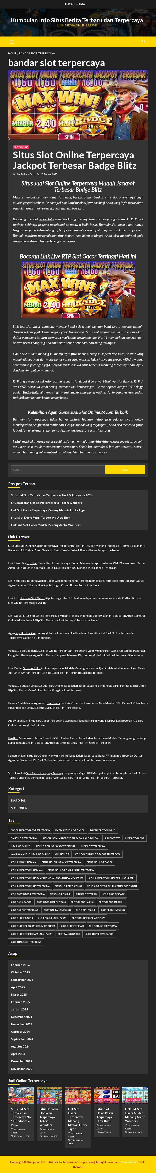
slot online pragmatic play (88, 918)
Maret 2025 (19, 994)
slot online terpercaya (103, 926)
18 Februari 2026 (22, 1136)
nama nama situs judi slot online (30, 854)
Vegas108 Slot (17, 650)
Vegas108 (14, 685)
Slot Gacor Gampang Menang (44, 773)
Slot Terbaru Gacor (26, 174)
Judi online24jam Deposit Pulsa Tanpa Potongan (70, 838)
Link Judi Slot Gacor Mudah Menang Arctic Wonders (45, 525)
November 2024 (21, 1024)
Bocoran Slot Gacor (32, 598)
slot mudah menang (113, 910)
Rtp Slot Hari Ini (25, 633)
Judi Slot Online (25, 545)
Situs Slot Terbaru (114, 894)
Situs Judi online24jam (24, 862)
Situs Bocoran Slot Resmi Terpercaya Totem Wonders (46, 502)
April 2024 (18, 1054)
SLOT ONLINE (21, 147)
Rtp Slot (32, 563)
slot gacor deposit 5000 (51, 902)
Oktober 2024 (20, 1031)
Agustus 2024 (20, 1046)
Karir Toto (46, 219)
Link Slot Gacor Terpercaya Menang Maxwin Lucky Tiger (48, 510)
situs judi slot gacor (100, 862)
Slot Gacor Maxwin (46, 755)
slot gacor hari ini (82, 902)
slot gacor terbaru (111, 902)
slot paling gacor (69, 934)
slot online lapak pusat (52, 918)
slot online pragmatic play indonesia (33, 926)
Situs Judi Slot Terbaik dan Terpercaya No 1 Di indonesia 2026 (51, 495)
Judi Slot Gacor (134, 838)
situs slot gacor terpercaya (28, 894)
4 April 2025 (105, 1132)
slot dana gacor (21, 902)
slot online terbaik (72, 926)
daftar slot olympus (102, 830)
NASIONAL (18, 800)
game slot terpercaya (24, 838)
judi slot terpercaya (93, 846)
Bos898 (13, 738)
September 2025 (22, 979)
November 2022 (21, 1068)
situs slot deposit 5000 (68, 886)
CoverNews (130, 1162)
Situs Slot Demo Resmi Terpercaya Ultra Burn (41, 517)
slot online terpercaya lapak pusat (32, 934)
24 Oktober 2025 (50, 1136)
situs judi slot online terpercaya (30, 886)
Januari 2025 (19, 1009)
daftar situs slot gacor (70, 830)
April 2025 (18, 987)
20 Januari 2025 (49, 174)
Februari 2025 (20, 1002)
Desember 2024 (21, 1016)
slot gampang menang (57, 910)
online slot (62, 854)
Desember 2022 (21, 1061)
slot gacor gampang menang (46, 326)
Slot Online (37, 615)
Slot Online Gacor (22, 918)
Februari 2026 (20, 965)
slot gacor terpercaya (24, 910)
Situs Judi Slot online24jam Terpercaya (71, 870)
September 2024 (22, 1039)
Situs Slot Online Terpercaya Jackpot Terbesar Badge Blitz (75, 160)
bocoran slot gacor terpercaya (30, 830)
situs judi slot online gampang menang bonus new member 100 (47, 878)
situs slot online (60, 894)
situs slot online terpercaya (124, 197)
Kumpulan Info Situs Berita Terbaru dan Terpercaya (77, 20)
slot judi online (85, 910)
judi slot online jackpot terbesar (55, 846)
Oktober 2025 (20, 972)
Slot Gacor (53, 703)
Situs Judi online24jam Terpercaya (62, 862)
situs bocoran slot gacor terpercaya (97, 854)
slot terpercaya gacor (99, 934)
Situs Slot (20, 580)
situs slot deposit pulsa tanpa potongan (112, 886)
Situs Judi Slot (32, 668)
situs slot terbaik (86, 894)
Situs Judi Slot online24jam (27, 870)
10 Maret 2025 (135, 1132)
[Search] (143, 41)
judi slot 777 (112, 838)
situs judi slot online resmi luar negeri (111, 878)
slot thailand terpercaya (26, 942)
